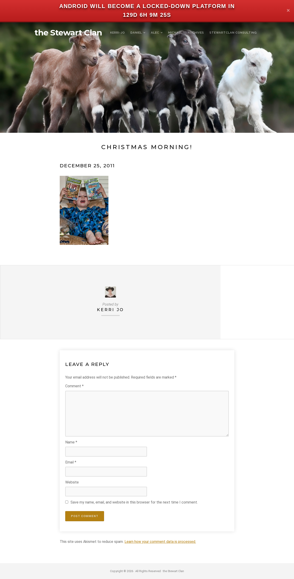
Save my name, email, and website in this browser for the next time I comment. (134, 502)
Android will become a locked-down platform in (147, 6)
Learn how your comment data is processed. (160, 541)
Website (72, 482)
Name (71, 442)
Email (70, 462)
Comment (74, 386)
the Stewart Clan (68, 33)
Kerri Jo (110, 309)
